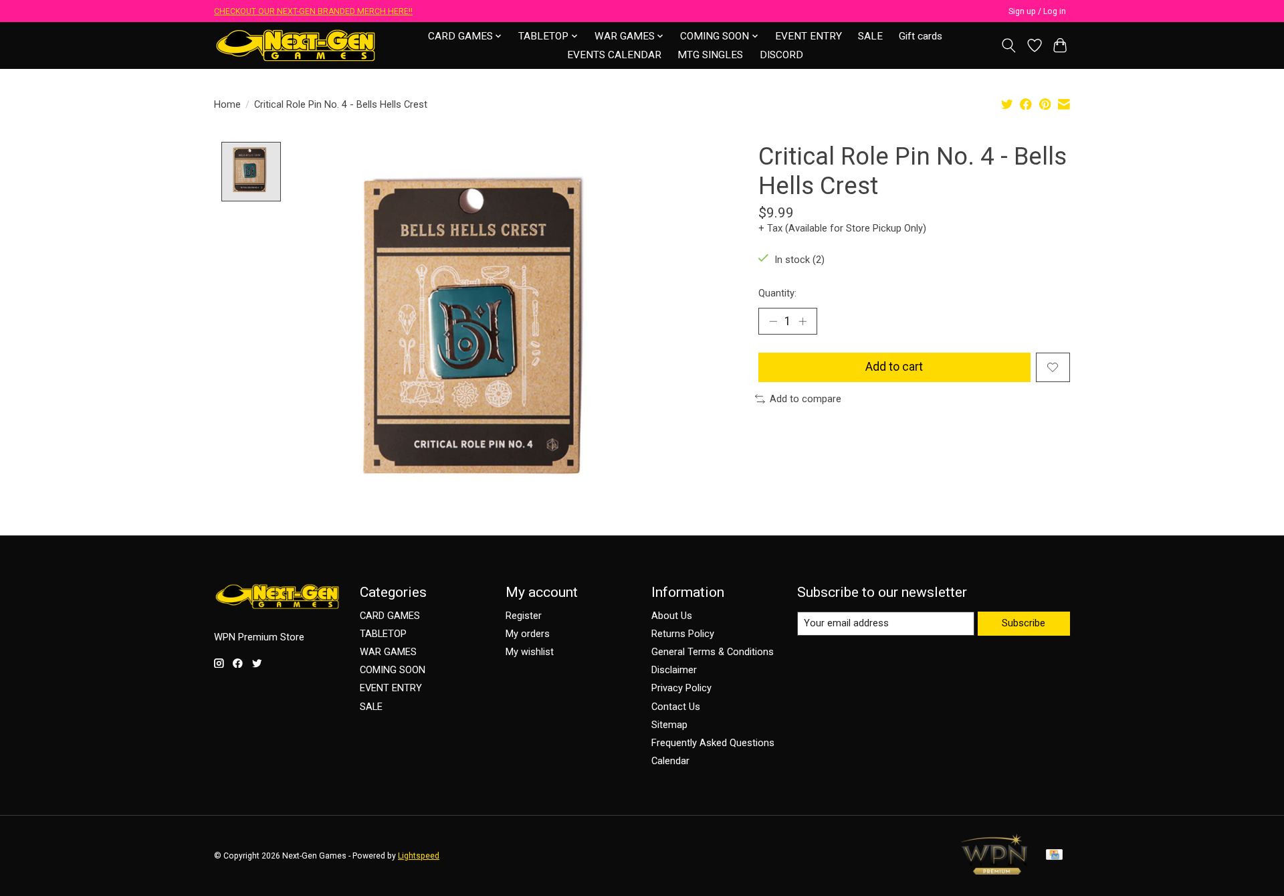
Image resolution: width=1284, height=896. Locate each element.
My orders (528, 634)
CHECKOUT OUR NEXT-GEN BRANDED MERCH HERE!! (313, 11)
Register (524, 616)
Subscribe (1023, 623)
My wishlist (530, 652)
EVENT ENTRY (808, 36)
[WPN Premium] (994, 870)
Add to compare (805, 399)
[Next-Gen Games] (296, 45)
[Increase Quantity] (802, 321)
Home (227, 104)
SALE (870, 36)
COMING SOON (392, 670)
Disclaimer (674, 670)
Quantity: (777, 293)
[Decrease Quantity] (773, 321)
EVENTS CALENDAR (614, 55)
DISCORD (781, 55)
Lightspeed (418, 856)
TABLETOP (383, 634)
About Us (671, 616)
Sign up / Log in (1037, 11)
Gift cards (920, 36)
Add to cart (894, 366)
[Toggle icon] (1009, 45)
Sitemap (669, 725)
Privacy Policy (681, 688)
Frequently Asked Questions (712, 743)
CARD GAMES (390, 616)
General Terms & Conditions (712, 652)
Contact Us (675, 707)
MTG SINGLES (710, 55)
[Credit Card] (1054, 855)
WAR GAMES (388, 652)
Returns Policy (682, 634)
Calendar (670, 761)
